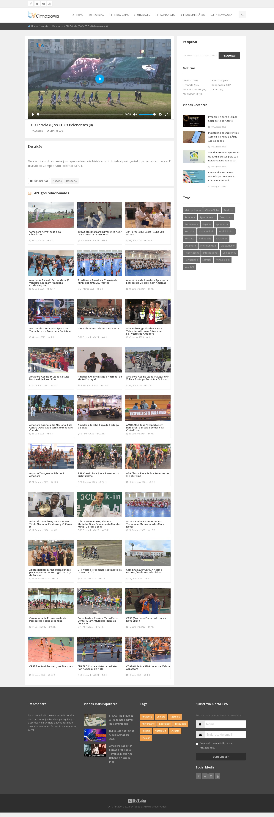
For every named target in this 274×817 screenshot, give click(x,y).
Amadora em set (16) (194, 89)
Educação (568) (220, 80)
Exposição (165, 723)
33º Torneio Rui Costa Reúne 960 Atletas (145, 233)
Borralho (190, 231)
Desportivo (226, 217)
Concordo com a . (216, 745)
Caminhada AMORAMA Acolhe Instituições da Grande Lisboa (144, 571)
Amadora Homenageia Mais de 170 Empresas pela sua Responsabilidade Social (224, 156)
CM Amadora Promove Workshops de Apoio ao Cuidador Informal (221, 176)
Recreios (175, 716)
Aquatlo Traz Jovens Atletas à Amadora (46, 475)
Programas (121, 14)
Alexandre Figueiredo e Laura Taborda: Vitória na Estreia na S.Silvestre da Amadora (144, 331)
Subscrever (221, 756)
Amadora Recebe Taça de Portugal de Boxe (98, 426)
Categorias (41, 181)
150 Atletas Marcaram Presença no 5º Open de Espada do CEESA (100, 233)
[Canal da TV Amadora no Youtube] (50, 4)
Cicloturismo (228, 245)
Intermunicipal (208, 245)
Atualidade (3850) (192, 94)
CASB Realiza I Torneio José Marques (51, 666)
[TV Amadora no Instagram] (43, 4)
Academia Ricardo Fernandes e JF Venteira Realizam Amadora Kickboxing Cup (49, 282)
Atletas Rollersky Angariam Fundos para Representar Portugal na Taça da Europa (50, 572)
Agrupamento (207, 217)
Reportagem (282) (221, 85)
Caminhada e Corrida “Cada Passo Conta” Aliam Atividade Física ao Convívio (98, 620)
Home (79, 14)
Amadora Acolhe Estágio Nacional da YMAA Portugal (100, 378)
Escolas (146, 738)
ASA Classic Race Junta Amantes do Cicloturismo (98, 475)
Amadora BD (167, 14)
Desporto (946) (191, 85)
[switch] (197, 744)
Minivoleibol (223, 259)
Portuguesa (191, 224)
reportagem (192, 252)
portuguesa (191, 259)
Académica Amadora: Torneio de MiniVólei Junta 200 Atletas (97, 281)
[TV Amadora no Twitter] (37, 4)
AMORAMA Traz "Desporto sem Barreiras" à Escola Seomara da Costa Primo (145, 427)
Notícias (99, 14)
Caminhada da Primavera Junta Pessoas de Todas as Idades (47, 619)
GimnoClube (212, 210)
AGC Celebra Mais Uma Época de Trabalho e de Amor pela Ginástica (50, 330)
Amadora (190, 217)
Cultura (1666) (190, 80)
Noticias (45, 26)
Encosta (175, 730)
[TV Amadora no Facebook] (31, 4)
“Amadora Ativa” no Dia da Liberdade (45, 233)
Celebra (161, 716)
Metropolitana (193, 210)
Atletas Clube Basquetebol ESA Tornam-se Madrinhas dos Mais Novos (145, 524)
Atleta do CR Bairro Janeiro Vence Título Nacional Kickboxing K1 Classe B (51, 524)
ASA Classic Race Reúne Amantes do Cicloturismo (147, 475)
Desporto (57, 26)
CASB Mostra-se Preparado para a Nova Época (146, 619)
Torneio (146, 730)
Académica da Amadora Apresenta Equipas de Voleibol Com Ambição (147, 281)
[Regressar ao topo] (262, 793)
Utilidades (143, 14)
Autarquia (160, 730)
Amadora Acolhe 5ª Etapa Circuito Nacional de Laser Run (49, 378)
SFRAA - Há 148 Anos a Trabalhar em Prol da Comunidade (121, 719)
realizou (229, 210)
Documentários (195, 14)
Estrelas (207, 259)
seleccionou (229, 252)
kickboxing (205, 238)
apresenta (222, 224)
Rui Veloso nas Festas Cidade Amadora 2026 (121, 734)
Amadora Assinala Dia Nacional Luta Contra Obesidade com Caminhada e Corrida (51, 427)
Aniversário (148, 723)
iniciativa (190, 238)
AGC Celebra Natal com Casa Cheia (98, 328)
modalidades (226, 231)
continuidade (206, 231)
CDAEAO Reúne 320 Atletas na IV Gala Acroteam (148, 668)
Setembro (190, 245)
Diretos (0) (217, 89)
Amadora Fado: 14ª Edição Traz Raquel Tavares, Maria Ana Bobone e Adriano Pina (121, 753)
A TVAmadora (224, 14)
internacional (210, 252)
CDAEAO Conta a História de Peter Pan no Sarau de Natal (98, 668)
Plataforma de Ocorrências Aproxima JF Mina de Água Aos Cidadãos (223, 136)
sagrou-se (222, 238)
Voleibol (189, 267)
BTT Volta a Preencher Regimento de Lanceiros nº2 (100, 571)
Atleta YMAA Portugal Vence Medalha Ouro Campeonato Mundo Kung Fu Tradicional (98, 524)
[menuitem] (77, 15)
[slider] (80, 114)
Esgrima (206, 224)
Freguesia (180, 723)
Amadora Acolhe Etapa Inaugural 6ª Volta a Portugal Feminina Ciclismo (147, 378)
